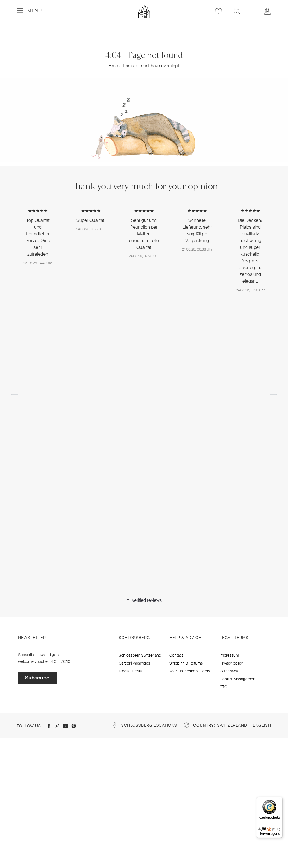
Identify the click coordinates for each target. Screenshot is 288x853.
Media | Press (130, 671)
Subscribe (37, 677)
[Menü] (279, 800)
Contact (176, 655)
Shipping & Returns (186, 663)
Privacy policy (231, 663)
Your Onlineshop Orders (189, 671)
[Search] (237, 11)
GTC (223, 686)
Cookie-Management (238, 678)
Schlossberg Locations (149, 725)
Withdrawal (229, 671)
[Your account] (267, 11)
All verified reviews (144, 600)
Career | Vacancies (134, 663)
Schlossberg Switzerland (140, 655)
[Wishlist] (218, 11)
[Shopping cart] (252, 7)
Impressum (229, 655)
